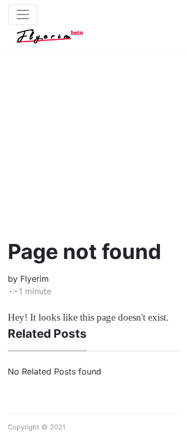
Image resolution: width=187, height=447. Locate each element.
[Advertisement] (93, 134)
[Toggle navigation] (22, 14)
